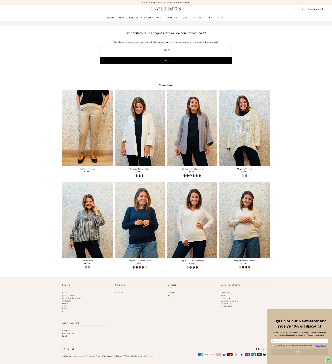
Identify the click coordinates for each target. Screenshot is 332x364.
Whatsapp (66, 331)
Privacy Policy (227, 304)
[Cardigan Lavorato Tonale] (192, 128)
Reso (223, 295)
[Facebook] (64, 349)
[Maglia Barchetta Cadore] (244, 220)
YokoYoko (149, 356)
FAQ (169, 295)
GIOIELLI (197, 18)
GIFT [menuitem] (210, 18)
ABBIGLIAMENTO (126, 18)
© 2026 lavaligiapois (70, 356)
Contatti (171, 293)
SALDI (64, 312)
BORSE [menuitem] (185, 18)
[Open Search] (296, 8)
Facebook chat (68, 333)
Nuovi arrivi (166, 85)
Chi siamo (119, 293)
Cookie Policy (226, 306)
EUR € (263, 349)
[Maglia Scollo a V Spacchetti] (192, 220)
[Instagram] (68, 349)
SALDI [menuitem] (220, 18)
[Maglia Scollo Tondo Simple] (140, 220)
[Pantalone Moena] (87, 128)
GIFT (64, 309)
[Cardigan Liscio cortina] (140, 128)
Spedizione (225, 293)
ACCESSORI (67, 301)
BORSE (65, 304)
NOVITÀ (65, 293)
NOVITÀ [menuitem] (110, 18)
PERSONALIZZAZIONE (71, 298)
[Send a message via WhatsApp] (328, 360)
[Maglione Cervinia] (244, 128)
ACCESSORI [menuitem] (171, 18)
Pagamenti (225, 298)
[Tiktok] (73, 349)
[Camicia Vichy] (87, 220)
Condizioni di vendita (229, 301)
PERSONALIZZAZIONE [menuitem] (151, 18)
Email (64, 336)
